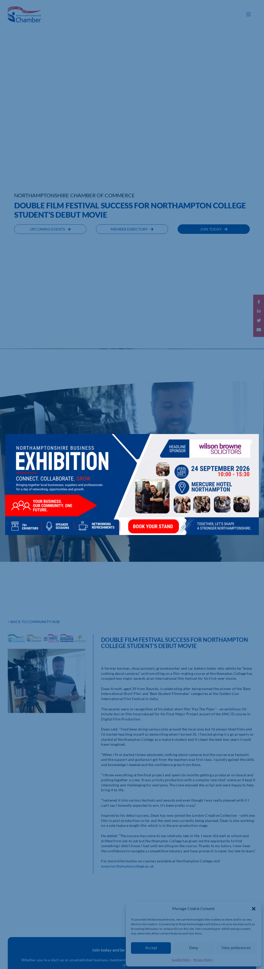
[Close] (250, 441)
